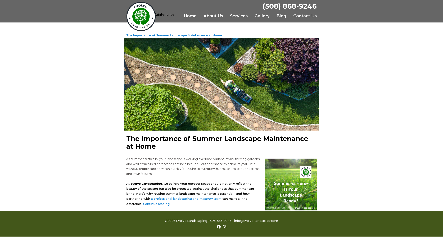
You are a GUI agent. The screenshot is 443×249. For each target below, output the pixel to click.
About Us (213, 16)
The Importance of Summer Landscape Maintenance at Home (174, 35)
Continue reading (156, 204)
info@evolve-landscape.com (256, 221)
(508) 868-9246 (290, 6)
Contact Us (305, 16)
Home (190, 16)
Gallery (262, 16)
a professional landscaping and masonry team (186, 198)
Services (239, 16)
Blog (281, 16)
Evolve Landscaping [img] (141, 16)
